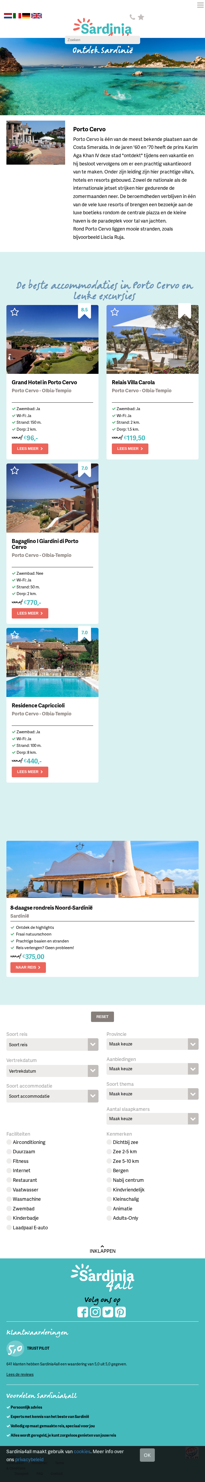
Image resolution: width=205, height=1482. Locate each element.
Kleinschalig (126, 1198)
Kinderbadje (26, 1217)
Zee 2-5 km (125, 1151)
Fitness (21, 1161)
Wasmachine (27, 1198)
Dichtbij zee (125, 1142)
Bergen (120, 1170)
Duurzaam (24, 1151)
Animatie (122, 1208)
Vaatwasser (25, 1189)
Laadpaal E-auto (30, 1227)
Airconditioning (29, 1142)
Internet (21, 1170)
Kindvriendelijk (129, 1189)
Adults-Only (125, 1217)
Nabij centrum (128, 1179)
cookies (82, 1451)
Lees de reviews (20, 1374)
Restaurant (25, 1179)
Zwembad (23, 1208)
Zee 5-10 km (126, 1161)
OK (147, 1455)
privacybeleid (29, 1459)
